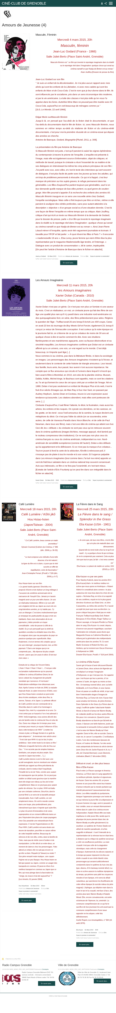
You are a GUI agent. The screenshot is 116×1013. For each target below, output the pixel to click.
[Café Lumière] (9, 512)
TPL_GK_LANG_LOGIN (102, 3)
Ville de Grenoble (68, 965)
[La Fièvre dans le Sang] (67, 512)
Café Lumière (26, 504)
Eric (87, 256)
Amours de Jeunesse (72, 256)
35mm (43, 886)
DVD (57, 480)
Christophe (45, 969)
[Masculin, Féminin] (16, 51)
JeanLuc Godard (41, 256)
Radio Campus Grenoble (17, 965)
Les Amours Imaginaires (49, 280)
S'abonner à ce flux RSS (13, 959)
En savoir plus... (68, 263)
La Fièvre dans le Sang (89, 504)
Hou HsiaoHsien (24, 886)
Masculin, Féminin (46, 34)
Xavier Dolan (40, 480)
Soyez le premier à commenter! (99, 256)
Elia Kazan (79, 930)
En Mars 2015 (52, 256)
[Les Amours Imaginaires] (16, 297)
